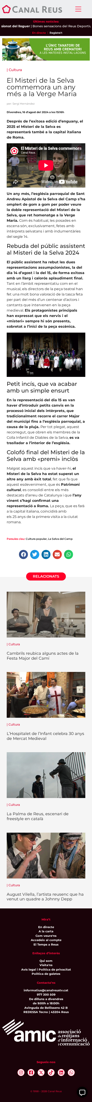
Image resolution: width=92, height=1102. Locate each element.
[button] (23, 554)
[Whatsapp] (71, 1072)
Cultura (15, 70)
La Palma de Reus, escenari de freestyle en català (38, 816)
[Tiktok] (51, 1072)
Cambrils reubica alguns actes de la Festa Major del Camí (43, 656)
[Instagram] (21, 1072)
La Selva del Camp (60, 538)
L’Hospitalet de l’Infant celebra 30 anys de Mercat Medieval (45, 736)
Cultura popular (36, 538)
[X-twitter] (41, 1072)
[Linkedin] (61, 1072)
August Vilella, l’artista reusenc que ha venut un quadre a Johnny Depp (45, 897)
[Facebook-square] (31, 1072)
